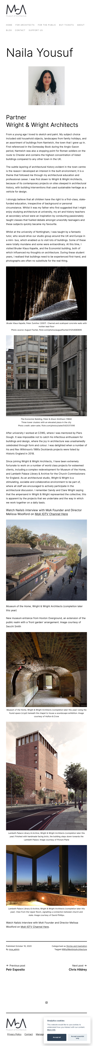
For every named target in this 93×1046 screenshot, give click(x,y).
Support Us (36, 30)
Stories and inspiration (76, 946)
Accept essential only (77, 1037)
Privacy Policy (14, 1034)
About (81, 25)
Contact (20, 30)
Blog (9, 30)
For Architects (25, 25)
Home (9, 25)
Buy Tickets (66, 25)
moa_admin (14, 949)
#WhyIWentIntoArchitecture (74, 949)
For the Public (47, 25)
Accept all (57, 1037)
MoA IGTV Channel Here (51, 514)
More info (51, 1030)
